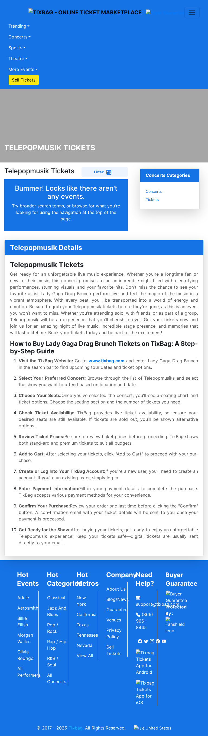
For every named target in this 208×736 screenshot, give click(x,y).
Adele (23, 597)
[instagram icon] (152, 639)
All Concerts (56, 678)
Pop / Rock (52, 628)
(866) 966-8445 (144, 621)
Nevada (84, 645)
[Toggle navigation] (192, 12)
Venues (113, 620)
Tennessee (87, 635)
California (86, 614)
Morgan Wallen (25, 638)
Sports (15, 47)
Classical (56, 597)
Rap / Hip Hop (56, 645)
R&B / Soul (52, 661)
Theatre (16, 58)
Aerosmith (27, 608)
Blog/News (117, 599)
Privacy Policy (114, 633)
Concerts (17, 37)
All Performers (27, 672)
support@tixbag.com (146, 604)
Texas (83, 624)
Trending (17, 26)
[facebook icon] (141, 639)
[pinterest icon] (158, 639)
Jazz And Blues (56, 611)
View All (85, 655)
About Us (116, 589)
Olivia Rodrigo (25, 655)
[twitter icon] (147, 639)
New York (81, 601)
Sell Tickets (23, 80)
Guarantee (117, 609)
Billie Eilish (22, 621)
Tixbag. (76, 728)
